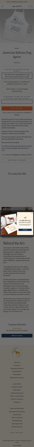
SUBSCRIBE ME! (25, 229)
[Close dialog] (32, 213)
